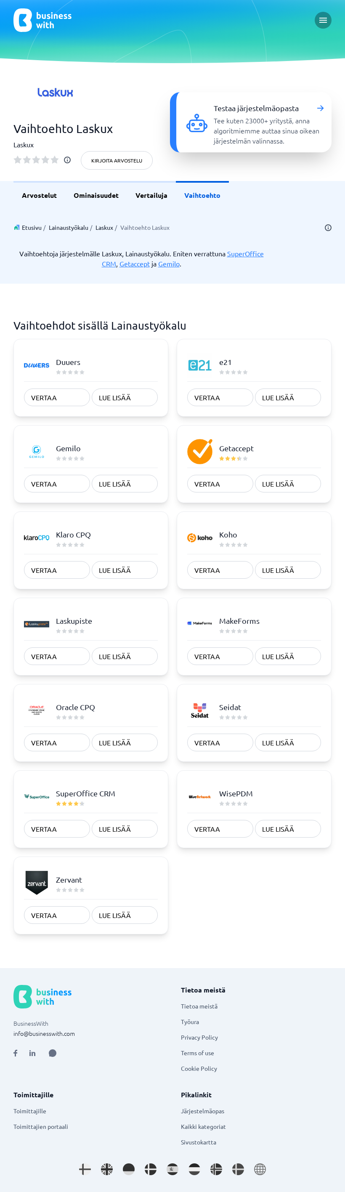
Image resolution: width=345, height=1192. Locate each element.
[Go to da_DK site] (151, 1169)
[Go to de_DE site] (129, 1169)
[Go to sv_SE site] (238, 1169)
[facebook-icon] (15, 1053)
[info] (67, 160)
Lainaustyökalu (68, 227)
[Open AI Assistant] (53, 1053)
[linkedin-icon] (32, 1053)
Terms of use (197, 1052)
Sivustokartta (198, 1142)
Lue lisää (115, 397)
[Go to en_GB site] (107, 1169)
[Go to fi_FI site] (85, 1169)
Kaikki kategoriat (203, 1126)
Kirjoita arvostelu (116, 160)
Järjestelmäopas (202, 1111)
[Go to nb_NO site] (216, 1169)
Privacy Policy (199, 1037)
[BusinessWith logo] (42, 20)
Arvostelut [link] (39, 195)
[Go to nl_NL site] (194, 1169)
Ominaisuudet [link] (96, 195)
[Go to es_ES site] (172, 1169)
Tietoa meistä (199, 1006)
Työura (190, 1021)
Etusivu (32, 227)
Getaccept (134, 263)
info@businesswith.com (44, 1033)
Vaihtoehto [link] (202, 195)
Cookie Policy (199, 1068)
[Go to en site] (260, 1169)
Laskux (104, 227)
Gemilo (169, 263)
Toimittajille (29, 1111)
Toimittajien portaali (40, 1126)
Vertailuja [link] (151, 195)
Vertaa (44, 397)
